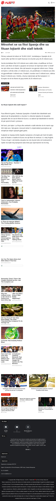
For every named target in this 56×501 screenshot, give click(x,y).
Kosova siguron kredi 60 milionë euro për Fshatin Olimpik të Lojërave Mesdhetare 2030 (9, 409)
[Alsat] (8, 2)
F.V (2, 52)
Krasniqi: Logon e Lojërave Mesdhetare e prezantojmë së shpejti (45, 409)
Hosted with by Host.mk (35, 479)
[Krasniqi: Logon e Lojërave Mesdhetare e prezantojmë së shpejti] (46, 401)
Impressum (3, 456)
